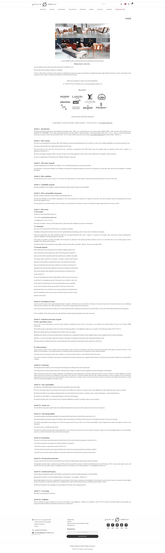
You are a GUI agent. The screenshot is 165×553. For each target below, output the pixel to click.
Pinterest (126, 524)
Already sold (70, 525)
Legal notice (70, 519)
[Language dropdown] (125, 4)
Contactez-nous (35, 534)
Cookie (69, 521)
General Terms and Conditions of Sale (78, 523)
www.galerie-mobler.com (105, 123)
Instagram (108, 524)
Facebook (112, 524)
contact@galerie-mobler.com (48, 217)
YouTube (121, 524)
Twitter (117, 524)
